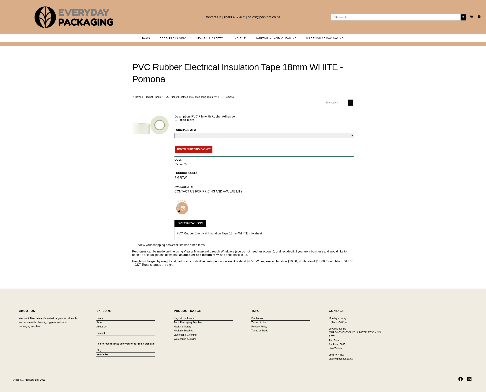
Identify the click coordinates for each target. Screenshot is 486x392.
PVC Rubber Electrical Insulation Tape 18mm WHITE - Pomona (199, 96)
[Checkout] (479, 17)
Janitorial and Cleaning (276, 38)
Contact (100, 333)
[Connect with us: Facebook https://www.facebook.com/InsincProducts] (461, 378)
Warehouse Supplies (185, 339)
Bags (146, 38)
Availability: (183, 186)
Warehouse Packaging (325, 38)
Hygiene (239, 38)
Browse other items (192, 245)
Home (138, 96)
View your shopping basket (156, 245)
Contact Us (212, 17)
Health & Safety (209, 38)
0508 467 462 (234, 17)
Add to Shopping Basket (194, 149)
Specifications (190, 223)
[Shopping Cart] (471, 17)
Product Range (152, 96)
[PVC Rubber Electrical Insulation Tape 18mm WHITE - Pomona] (151, 135)
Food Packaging (173, 38)
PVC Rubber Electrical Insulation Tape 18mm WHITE (212, 233)
